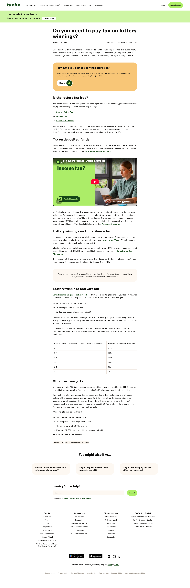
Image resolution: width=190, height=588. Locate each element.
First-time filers (111, 517)
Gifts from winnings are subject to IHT (71, 295)
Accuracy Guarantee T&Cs (135, 573)
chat (110, 565)
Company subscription (79, 527)
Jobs (47, 523)
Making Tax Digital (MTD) (49, 5)
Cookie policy (50, 573)
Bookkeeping (79, 530)
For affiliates (47, 530)
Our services (79, 513)
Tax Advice (68, 5)
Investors (111, 523)
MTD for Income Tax (79, 534)
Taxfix (55, 42)
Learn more (49, 18)
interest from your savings (97, 151)
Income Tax (61, 116)
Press (47, 520)
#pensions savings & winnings (77, 443)
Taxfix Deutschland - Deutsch (143, 517)
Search (132, 493)
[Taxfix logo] (13, 5)
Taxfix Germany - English (143, 520)
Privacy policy (63, 573)
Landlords (111, 534)
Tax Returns (31, 5)
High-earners (111, 527)
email (116, 565)
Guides (64, 42)
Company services (83, 5)
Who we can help (111, 513)
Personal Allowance (111, 224)
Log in (162, 5)
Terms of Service (77, 573)
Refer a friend (47, 537)
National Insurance (65, 121)
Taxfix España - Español (143, 523)
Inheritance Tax (110, 240)
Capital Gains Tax (64, 112)
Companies (111, 537)
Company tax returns (79, 523)
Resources (99, 5)
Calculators (74, 498)
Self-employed (111, 520)
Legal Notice (91, 573)
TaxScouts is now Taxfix (47, 541)
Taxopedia (86, 498)
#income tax (58, 443)
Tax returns (79, 517)
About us (47, 517)
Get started (175, 5)
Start (62, 83)
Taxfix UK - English (143, 513)
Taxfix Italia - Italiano (143, 527)
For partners (47, 527)
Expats (111, 530)
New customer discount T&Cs (110, 573)
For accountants (47, 534)
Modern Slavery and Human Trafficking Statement (47, 545)
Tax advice (79, 520)
